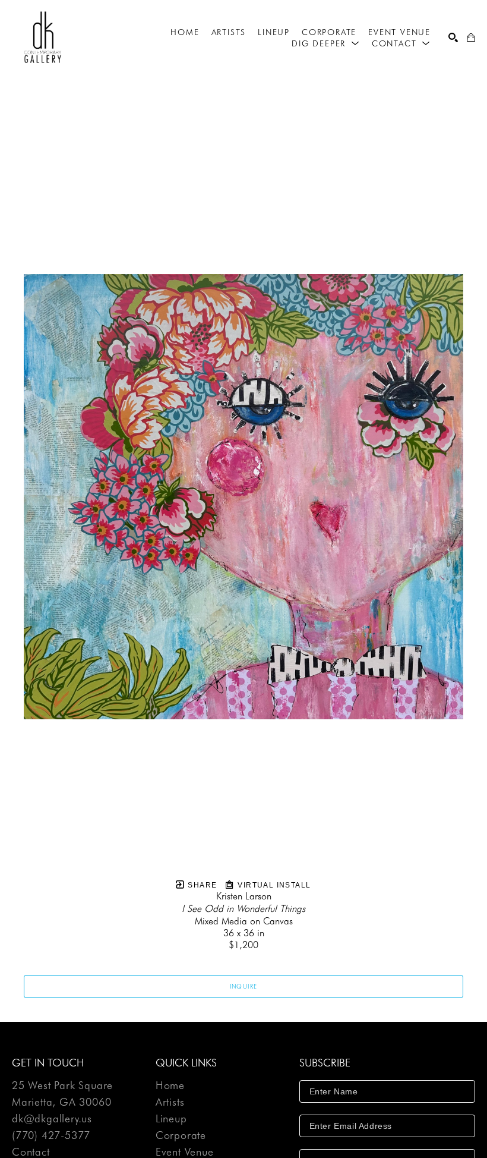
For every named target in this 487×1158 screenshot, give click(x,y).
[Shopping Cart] (471, 37)
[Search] (453, 37)
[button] (326, 43)
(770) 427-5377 (51, 1135)
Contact (31, 1152)
